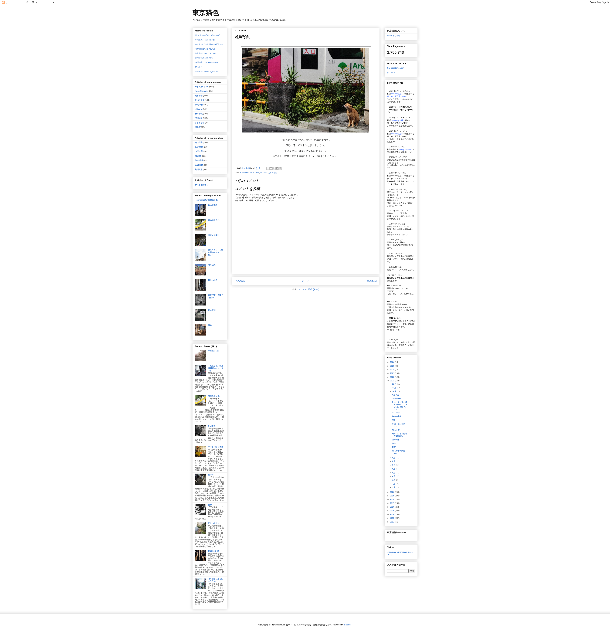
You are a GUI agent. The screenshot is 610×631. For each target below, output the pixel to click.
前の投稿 (372, 281)
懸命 (210, 505)
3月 (394, 480)
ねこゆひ (391, 72)
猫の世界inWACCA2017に (398, 245)
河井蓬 (198, 127)
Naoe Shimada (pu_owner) (206, 71)
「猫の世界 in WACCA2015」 (399, 307)
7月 (394, 465)
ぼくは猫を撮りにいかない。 (215, 580)
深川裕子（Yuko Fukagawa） (207, 62)
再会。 (211, 325)
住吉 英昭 (199, 160)
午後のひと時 (213, 351)
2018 (392, 499)
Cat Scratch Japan (395, 68)
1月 (394, 487)
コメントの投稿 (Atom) (308, 289)
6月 (394, 469)
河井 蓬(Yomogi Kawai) (205, 49)
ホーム (306, 281)
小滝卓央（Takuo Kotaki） (206, 40)
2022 (392, 377)
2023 (392, 373)
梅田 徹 (198, 156)
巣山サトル (199, 100)
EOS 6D (264, 172)
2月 (394, 484)
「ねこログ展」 (397, 293)
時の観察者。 (213, 205)
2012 (392, 522)
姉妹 (394, 443)
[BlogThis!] (271, 168)
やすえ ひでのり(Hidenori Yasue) (209, 44)
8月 (394, 461)
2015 (392, 511)
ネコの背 (396, 413)
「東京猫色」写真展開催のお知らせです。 (215, 368)
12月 (394, 384)
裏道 (394, 447)
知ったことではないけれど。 (399, 434)
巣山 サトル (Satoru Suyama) (207, 35)
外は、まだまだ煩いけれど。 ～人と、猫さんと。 (400, 405)
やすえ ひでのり (202, 86)
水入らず (396, 430)
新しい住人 (212, 280)
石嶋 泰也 (199, 165)
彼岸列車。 (396, 439)
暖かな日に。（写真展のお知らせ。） (215, 252)
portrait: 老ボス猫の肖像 (207, 200)
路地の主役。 (397, 416)
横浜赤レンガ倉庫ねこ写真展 (399, 256)
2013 (392, 518)
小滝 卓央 (199, 105)
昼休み (211, 475)
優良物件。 (212, 265)
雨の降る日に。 (214, 220)
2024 (392, 370)
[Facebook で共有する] (277, 168)
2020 (392, 492)
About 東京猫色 (393, 35)
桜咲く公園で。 (214, 235)
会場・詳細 (393, 329)
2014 (392, 514)
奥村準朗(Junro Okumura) (206, 53)
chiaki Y (198, 67)
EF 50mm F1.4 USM (249, 172)
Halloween (396, 398)
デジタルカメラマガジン (397, 235)
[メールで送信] (268, 168)
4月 (394, 476)
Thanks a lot (213, 551)
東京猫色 (205, 12)
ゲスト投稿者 (200, 185)
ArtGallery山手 (397, 175)
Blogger (347, 625)
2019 (392, 496)
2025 (392, 366)
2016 (392, 507)
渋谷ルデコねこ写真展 (396, 213)
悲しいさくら (213, 523)
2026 (392, 362)
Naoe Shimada (201, 91)
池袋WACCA (392, 160)
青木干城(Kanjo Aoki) (204, 58)
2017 (392, 503)
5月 (394, 473)
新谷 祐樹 (199, 147)
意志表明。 (212, 310)
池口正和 (199, 142)
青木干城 (199, 114)
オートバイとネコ (215, 447)
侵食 (394, 420)
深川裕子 (199, 118)
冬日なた (212, 426)
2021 (392, 381)
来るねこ (396, 395)
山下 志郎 (199, 151)
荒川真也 (199, 169)
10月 (394, 391)
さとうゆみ (199, 123)
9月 (394, 458)
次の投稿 (240, 281)
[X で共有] (274, 168)
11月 (394, 388)
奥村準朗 (273, 172)
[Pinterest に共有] (280, 168)
